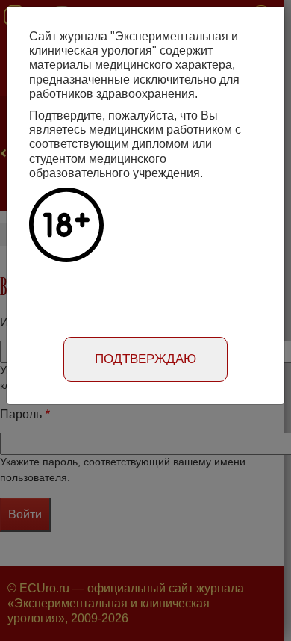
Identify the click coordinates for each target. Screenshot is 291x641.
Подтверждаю (145, 359)
